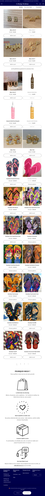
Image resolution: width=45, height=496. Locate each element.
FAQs (14, 477)
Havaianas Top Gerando (13, 294)
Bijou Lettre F (32, 30)
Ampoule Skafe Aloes (32, 92)
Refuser (18, 492)
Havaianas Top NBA (32, 322)
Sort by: (21, 7)
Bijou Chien (12, 150)
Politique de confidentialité (7, 474)
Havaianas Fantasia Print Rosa (12, 178)
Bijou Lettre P (32, 58)
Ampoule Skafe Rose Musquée (12, 121)
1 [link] (16, 364)
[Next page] (28, 363)
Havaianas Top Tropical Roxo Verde (32, 207)
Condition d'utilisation (6, 485)
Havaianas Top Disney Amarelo (13, 265)
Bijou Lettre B (13, 30)
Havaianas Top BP (13, 351)
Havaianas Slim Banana (13, 207)
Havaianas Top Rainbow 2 (12, 322)
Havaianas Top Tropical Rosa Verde (13, 236)
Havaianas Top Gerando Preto (32, 294)
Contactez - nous (17, 474)
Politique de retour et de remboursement (7, 480)
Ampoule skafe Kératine (32, 121)
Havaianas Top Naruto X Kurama (32, 265)
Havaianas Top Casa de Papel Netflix (32, 351)
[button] (1, 3)
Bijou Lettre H (13, 58)
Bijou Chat (32, 150)
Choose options (32, 184)
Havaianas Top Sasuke (32, 236)
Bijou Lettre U (13, 92)
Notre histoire (26, 473)
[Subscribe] (39, 474)
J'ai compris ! (27, 492)
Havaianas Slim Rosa (32, 178)
